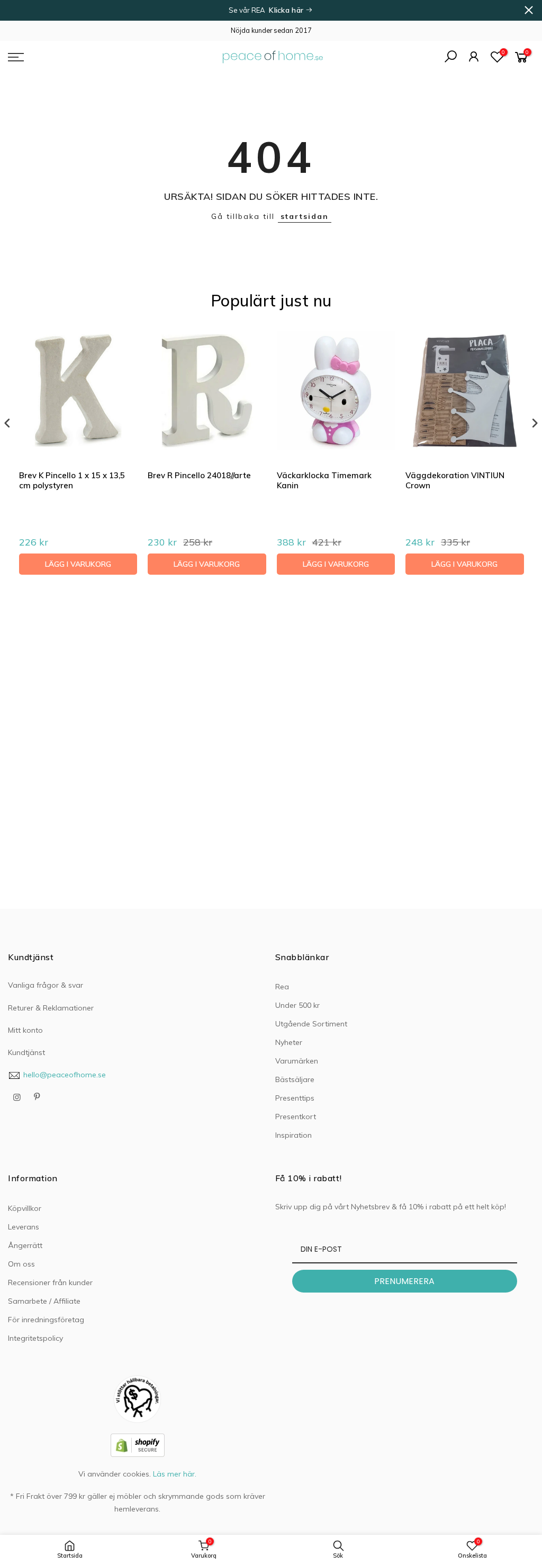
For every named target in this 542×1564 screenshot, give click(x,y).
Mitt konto (25, 1030)
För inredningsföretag (46, 1319)
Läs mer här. (174, 1474)
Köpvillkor (24, 1208)
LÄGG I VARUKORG (78, 564)
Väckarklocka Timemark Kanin (324, 480)
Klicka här (287, 10)
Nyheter (288, 1042)
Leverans (23, 1227)
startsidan (305, 216)
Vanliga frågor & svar (45, 985)
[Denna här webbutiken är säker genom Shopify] (138, 1444)
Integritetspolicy (35, 1338)
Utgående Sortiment (311, 1024)
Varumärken (296, 1061)
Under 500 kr (297, 1005)
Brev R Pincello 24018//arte (199, 475)
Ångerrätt (25, 1245)
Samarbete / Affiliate (44, 1301)
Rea (282, 986)
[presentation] (7, 423)
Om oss (21, 1264)
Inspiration (293, 1135)
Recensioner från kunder (50, 1282)
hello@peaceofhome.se (64, 1074)
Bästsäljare (294, 1079)
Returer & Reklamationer (51, 1008)
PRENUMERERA (404, 1281)
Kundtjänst (26, 1052)
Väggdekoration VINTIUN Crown (454, 480)
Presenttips (294, 1098)
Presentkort (295, 1116)
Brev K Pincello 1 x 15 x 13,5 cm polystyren (72, 480)
